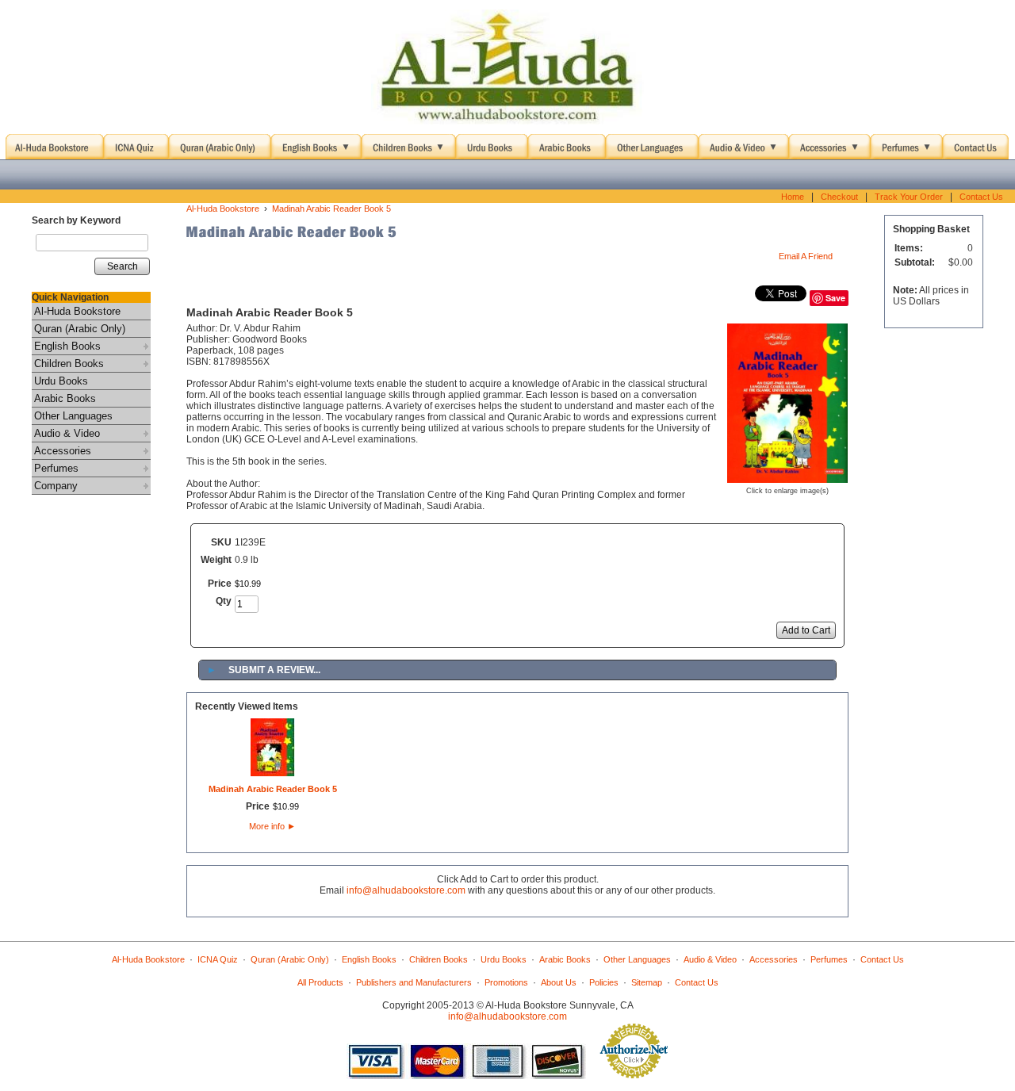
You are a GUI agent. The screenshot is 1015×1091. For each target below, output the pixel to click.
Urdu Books (61, 381)
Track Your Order (909, 196)
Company (56, 486)
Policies (604, 982)
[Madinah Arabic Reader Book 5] (787, 477)
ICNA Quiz (217, 959)
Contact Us (981, 196)
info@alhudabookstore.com (406, 890)
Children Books (69, 363)
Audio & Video (67, 433)
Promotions (506, 982)
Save (835, 298)
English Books (67, 346)
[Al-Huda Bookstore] (507, 67)
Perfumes (56, 468)
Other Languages (73, 416)
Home (792, 196)
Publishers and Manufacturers (414, 982)
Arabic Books (65, 398)
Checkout (839, 196)
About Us (558, 982)
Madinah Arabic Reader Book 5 (331, 208)
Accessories (62, 451)
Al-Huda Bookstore (77, 311)
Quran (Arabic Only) (79, 329)
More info (272, 826)
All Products (320, 982)
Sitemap (646, 982)
